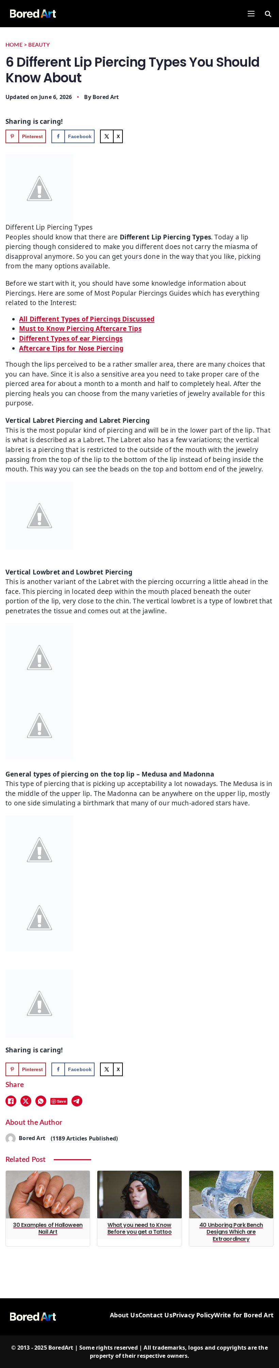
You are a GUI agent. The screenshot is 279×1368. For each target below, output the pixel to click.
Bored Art (106, 97)
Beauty (39, 45)
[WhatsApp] (40, 1101)
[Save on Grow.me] (135, 136)
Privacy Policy (193, 1315)
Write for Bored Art (244, 1315)
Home (13, 45)
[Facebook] (10, 1101)
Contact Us (155, 1315)
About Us (124, 1315)
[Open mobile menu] (251, 13)
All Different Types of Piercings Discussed (86, 319)
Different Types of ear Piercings (70, 338)
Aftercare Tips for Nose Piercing (71, 348)
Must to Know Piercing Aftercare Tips (80, 328)
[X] (25, 1101)
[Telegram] (76, 1101)
